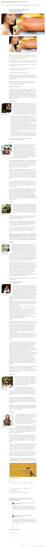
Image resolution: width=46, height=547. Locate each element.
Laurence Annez (6, 294)
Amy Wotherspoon (12, 101)
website (17, 139)
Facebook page (13, 279)
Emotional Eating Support (14, 477)
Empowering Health (5, 253)
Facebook (11, 371)
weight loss (17, 490)
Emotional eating (12, 492)
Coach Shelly (11, 241)
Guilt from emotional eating (19, 492)
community (31, 455)
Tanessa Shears (12, 411)
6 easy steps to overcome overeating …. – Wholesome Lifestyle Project (24, 502)
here (19, 239)
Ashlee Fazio (11, 201)
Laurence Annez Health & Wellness (15, 281)
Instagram (23, 139)
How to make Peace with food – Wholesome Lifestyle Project (23, 515)
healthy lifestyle (25, 492)
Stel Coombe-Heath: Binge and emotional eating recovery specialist (14, 1)
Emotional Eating (12, 490)
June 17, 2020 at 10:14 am (18, 503)
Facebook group (14, 459)
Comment (33, 539)
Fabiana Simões (12, 374)
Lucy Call (10, 142)
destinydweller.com (20, 236)
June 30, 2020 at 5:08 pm (18, 516)
